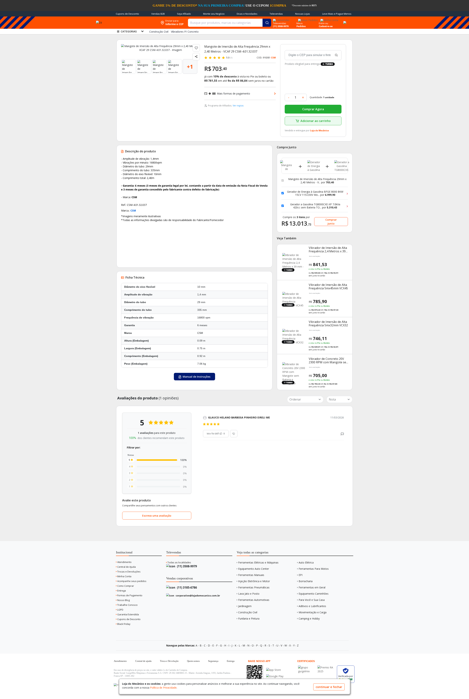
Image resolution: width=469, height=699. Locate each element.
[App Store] (274, 670)
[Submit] (267, 23)
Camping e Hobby (309, 618)
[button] (342, 434)
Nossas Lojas (302, 13)
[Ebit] (307, 667)
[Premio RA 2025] (326, 667)
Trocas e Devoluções (129, 571)
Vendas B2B (158, 13)
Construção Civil (247, 612)
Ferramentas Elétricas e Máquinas (258, 562)
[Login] (329, 19)
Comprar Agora (313, 109)
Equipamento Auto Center (253, 568)
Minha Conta (124, 576)
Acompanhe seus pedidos (131, 581)
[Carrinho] (344, 20)
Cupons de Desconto (127, 13)
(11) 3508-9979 (186, 566)
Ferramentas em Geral (312, 587)
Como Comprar (125, 585)
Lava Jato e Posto (248, 593)
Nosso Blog (123, 600)
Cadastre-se (326, 26)
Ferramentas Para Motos (314, 568)
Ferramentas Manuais (251, 575)
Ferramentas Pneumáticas (253, 587)
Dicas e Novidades (247, 13)
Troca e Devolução (169, 661)
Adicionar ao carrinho (315, 121)
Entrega (121, 590)
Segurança (213, 661)
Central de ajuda (143, 661)
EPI (300, 575)
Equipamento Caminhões (313, 593)
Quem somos (193, 661)
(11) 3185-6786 (186, 587)
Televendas (276, 13)
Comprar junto (331, 221)
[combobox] (229, 23)
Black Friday (123, 624)
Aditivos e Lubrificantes (312, 606)
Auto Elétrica (306, 562)
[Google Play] (274, 676)
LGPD (120, 609)
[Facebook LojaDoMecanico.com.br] (117, 684)
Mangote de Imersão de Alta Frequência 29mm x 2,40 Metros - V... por (317, 180)
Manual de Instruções (196, 376)
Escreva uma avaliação (156, 515)
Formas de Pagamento (129, 595)
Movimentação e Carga (312, 612)
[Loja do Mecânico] (135, 22)
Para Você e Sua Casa (312, 600)
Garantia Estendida (128, 614)
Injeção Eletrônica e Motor (254, 581)
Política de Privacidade (163, 687)
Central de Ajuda (126, 566)
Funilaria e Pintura (248, 618)
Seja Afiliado (184, 13)
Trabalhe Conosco (127, 605)
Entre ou (323, 23)
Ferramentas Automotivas (253, 600)
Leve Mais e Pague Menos (336, 13)
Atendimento (124, 562)
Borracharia (306, 581)
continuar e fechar (329, 687)
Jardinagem (245, 606)
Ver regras (238, 105)
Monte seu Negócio (214, 13)
